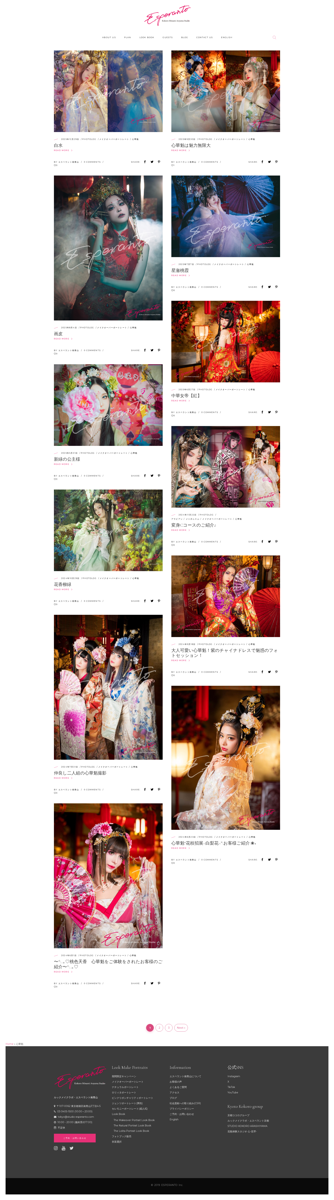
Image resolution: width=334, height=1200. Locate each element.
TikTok (231, 1087)
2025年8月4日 (69, 327)
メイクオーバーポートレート (114, 139)
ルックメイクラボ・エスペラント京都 (248, 1120)
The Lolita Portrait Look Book (131, 1131)
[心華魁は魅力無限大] (225, 91)
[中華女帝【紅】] (225, 341)
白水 (58, 145)
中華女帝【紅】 (186, 395)
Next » (181, 1027)
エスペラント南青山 (69, 162)
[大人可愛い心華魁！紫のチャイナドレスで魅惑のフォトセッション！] (225, 596)
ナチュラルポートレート (125, 1087)
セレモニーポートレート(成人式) (130, 1108)
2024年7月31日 (69, 767)
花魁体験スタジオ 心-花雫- (242, 1131)
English (174, 1119)
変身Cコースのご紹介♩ (194, 525)
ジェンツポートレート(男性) (127, 1103)
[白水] (108, 91)
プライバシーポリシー (182, 1108)
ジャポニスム (193, 519)
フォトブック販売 (121, 1136)
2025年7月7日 (186, 264)
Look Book (118, 1114)
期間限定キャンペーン (124, 1076)
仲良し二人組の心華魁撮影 (80, 773)
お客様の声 (176, 1081)
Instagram (234, 1076)
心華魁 (135, 139)
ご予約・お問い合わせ (182, 1114)
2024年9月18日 (187, 644)
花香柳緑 (62, 584)
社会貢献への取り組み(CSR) (185, 1103)
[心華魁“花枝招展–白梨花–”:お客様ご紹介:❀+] (225, 758)
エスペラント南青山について (185, 1076)
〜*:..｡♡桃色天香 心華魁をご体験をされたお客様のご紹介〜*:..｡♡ (108, 964)
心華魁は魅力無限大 (191, 145)
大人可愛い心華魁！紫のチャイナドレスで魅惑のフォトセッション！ (224, 653)
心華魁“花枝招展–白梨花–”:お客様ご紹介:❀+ (213, 843)
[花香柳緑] (108, 530)
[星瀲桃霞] (225, 216)
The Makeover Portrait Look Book (134, 1120)
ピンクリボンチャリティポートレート (132, 1097)
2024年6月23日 (187, 837)
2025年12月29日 (70, 139)
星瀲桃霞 (180, 270)
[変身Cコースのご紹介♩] (225, 467)
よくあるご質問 (178, 1087)
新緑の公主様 (67, 459)
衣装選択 (117, 1141)
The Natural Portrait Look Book (132, 1125)
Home (9, 1044)
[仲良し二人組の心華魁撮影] (108, 687)
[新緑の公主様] (108, 405)
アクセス (174, 1092)
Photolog (89, 139)
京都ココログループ (238, 1115)
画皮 (58, 333)
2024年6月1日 (69, 955)
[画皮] (108, 248)
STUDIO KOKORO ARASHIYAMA (247, 1126)
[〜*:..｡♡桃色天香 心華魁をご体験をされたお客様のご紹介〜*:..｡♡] (108, 875)
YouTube (233, 1092)
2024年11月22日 (188, 515)
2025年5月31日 (69, 453)
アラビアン (177, 519)
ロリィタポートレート (124, 1092)
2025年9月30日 (187, 139)
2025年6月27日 (187, 389)
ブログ (173, 1097)
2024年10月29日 (70, 578)
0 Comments (93, 162)
